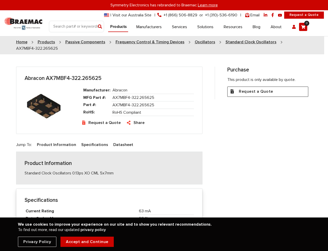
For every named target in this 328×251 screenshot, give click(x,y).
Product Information (56, 145)
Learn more (208, 5)
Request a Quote (304, 15)
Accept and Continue (87, 242)
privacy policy (93, 230)
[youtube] (280, 15)
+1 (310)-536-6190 (221, 15)
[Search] (100, 27)
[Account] (294, 27)
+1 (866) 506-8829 (180, 15)
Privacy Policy (37, 242)
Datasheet (123, 145)
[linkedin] (265, 15)
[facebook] (272, 15)
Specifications (94, 145)
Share (139, 123)
